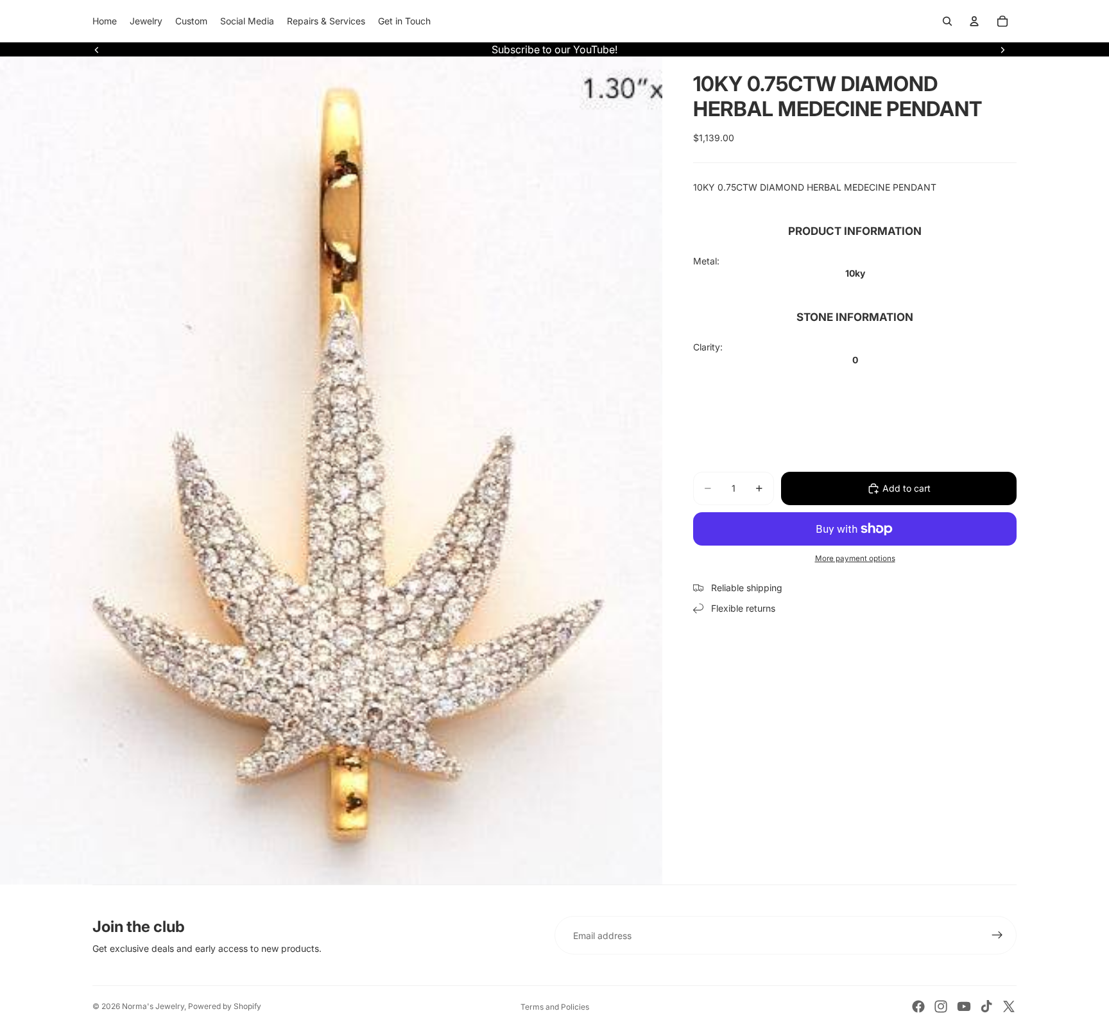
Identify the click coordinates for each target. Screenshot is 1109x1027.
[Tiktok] (986, 1006)
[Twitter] (1009, 1006)
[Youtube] (964, 1006)
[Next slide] (1002, 49)
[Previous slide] (97, 49)
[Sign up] (997, 935)
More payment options (855, 558)
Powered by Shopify (224, 1006)
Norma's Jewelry (153, 1006)
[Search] (947, 21)
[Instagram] (941, 1006)
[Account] (974, 21)
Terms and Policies (554, 1007)
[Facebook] (918, 1006)
